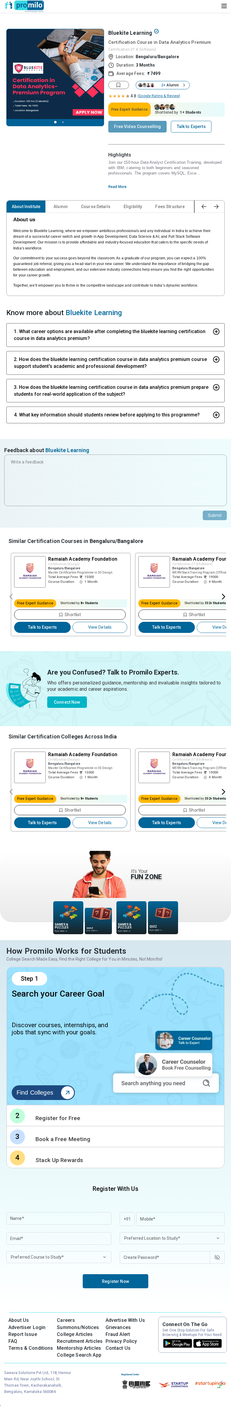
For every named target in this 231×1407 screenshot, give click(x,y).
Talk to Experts (42, 627)
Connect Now (67, 702)
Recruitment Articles (80, 1341)
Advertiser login (26, 1327)
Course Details (95, 206)
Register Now (115, 1281)
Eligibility (133, 206)
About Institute (26, 206)
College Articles (75, 1334)
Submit (215, 515)
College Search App (79, 1355)
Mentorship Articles (79, 1348)
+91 (127, 1219)
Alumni (61, 206)
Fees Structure (170, 206)
